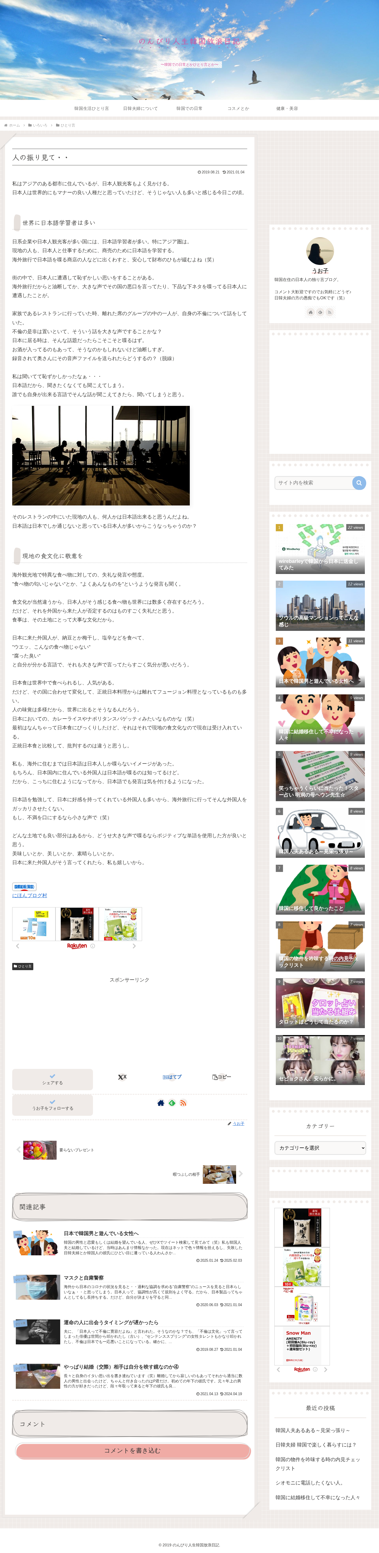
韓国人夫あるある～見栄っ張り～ (313, 1430)
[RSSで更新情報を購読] (183, 1102)
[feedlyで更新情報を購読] (172, 1102)
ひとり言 (25, 966)
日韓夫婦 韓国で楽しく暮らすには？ (316, 1445)
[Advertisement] (129, 1023)
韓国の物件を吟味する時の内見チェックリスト (318, 1464)
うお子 (320, 271)
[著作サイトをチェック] (160, 1102)
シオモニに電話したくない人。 (310, 1483)
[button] (222, 1077)
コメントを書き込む (132, 1450)
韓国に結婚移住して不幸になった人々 (318, 1497)
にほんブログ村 (29, 895)
